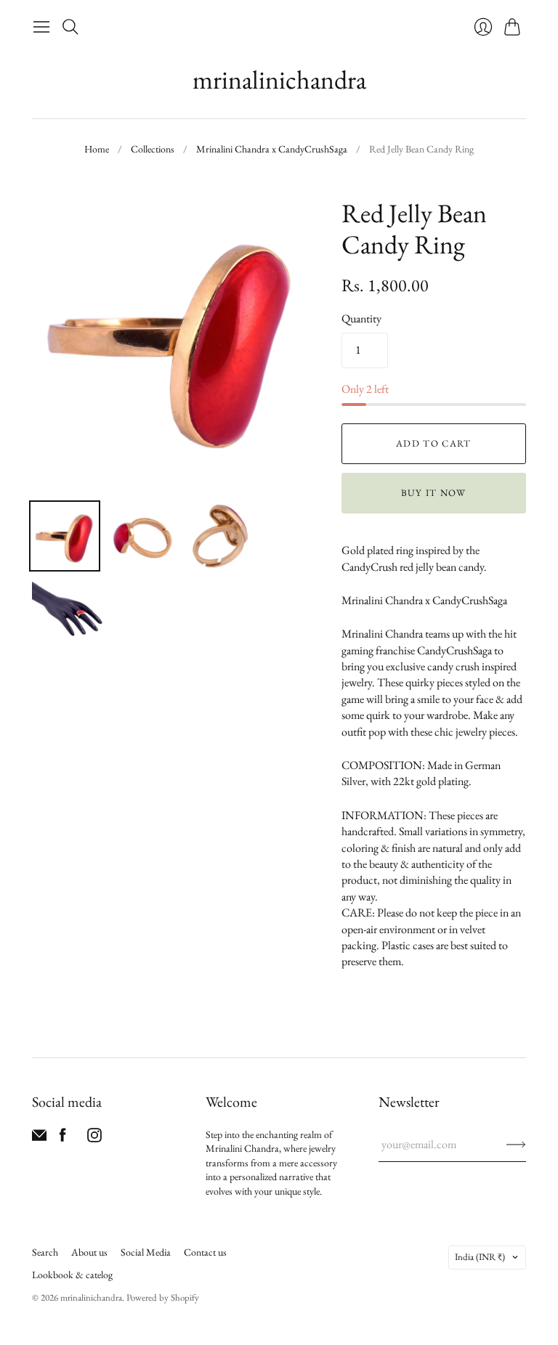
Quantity (361, 318)
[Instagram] (94, 1138)
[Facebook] (63, 1138)
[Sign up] (516, 1144)
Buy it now (433, 493)
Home (96, 148)
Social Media (146, 1252)
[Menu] (41, 27)
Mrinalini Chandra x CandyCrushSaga (271, 148)
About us (89, 1252)
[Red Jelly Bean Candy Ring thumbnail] (64, 536)
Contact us (205, 1252)
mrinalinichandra (279, 79)
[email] (39, 1138)
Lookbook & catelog (72, 1274)
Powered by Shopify (162, 1297)
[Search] (70, 27)
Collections (152, 148)
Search (45, 1252)
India (480, 1257)
